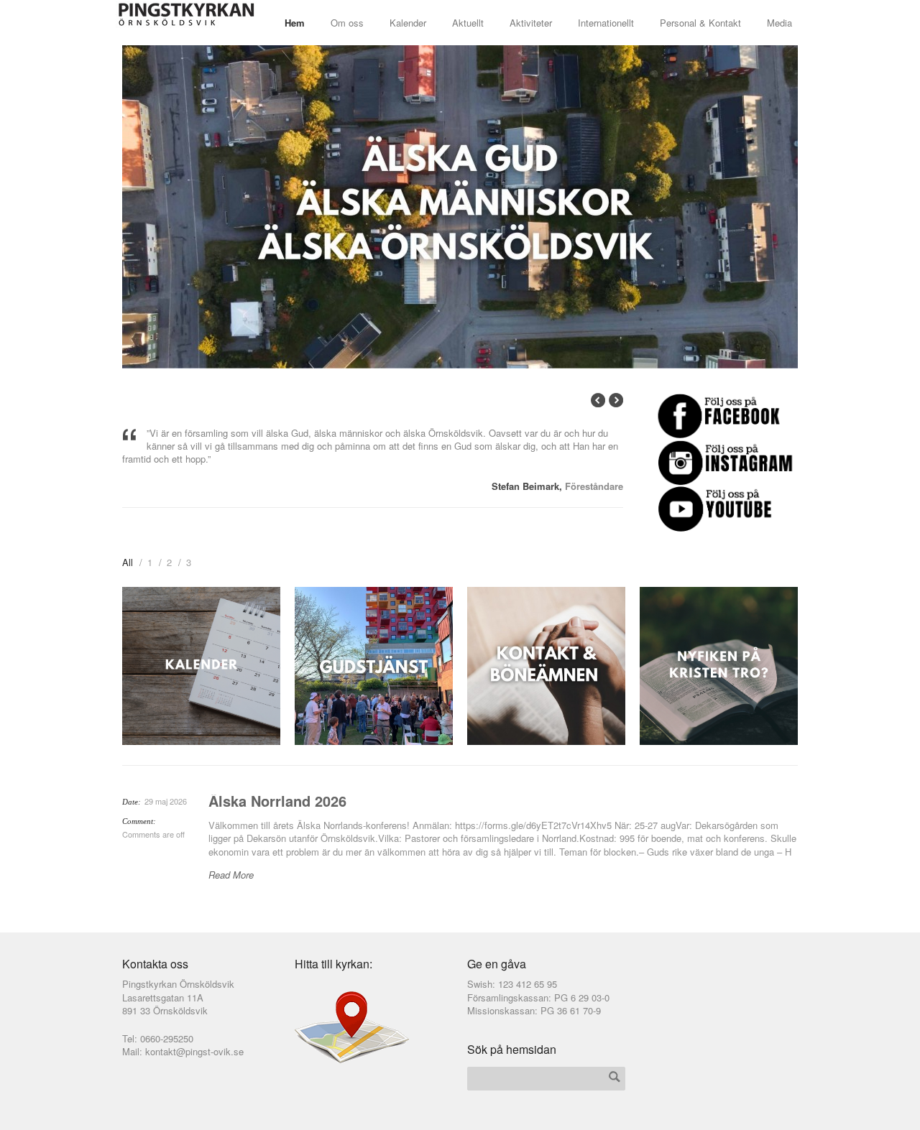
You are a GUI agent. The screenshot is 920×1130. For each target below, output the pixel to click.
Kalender (408, 22)
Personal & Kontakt (700, 22)
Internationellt (606, 22)
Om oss (347, 22)
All (127, 562)
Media (779, 22)
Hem (295, 22)
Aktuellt (468, 22)
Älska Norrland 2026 (277, 800)
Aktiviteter (531, 22)
